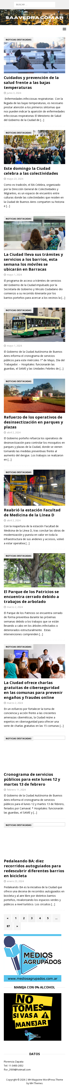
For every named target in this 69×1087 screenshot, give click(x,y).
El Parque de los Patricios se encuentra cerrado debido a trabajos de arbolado (31, 596)
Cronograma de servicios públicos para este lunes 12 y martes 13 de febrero (32, 779)
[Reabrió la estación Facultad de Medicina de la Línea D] (34, 488)
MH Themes (36, 1083)
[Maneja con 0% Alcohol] (32, 1038)
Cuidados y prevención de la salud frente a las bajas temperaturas (31, 82)
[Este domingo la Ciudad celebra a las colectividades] (34, 147)
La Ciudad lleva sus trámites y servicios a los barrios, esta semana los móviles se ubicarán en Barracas (33, 262)
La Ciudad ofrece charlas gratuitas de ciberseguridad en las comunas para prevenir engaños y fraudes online (33, 690)
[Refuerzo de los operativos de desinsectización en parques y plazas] (34, 396)
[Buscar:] (34, 4)
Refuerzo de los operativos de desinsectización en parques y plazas (33, 422)
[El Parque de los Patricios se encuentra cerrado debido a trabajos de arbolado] (34, 570)
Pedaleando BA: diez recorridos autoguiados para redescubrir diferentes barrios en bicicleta (34, 868)
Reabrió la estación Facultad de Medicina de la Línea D (32, 512)
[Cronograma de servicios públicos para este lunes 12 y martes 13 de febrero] (34, 753)
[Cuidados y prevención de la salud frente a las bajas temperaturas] (34, 55)
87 (8, 926)
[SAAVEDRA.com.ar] (34, 23)
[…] (42, 120)
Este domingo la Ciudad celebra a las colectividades (31, 171)
